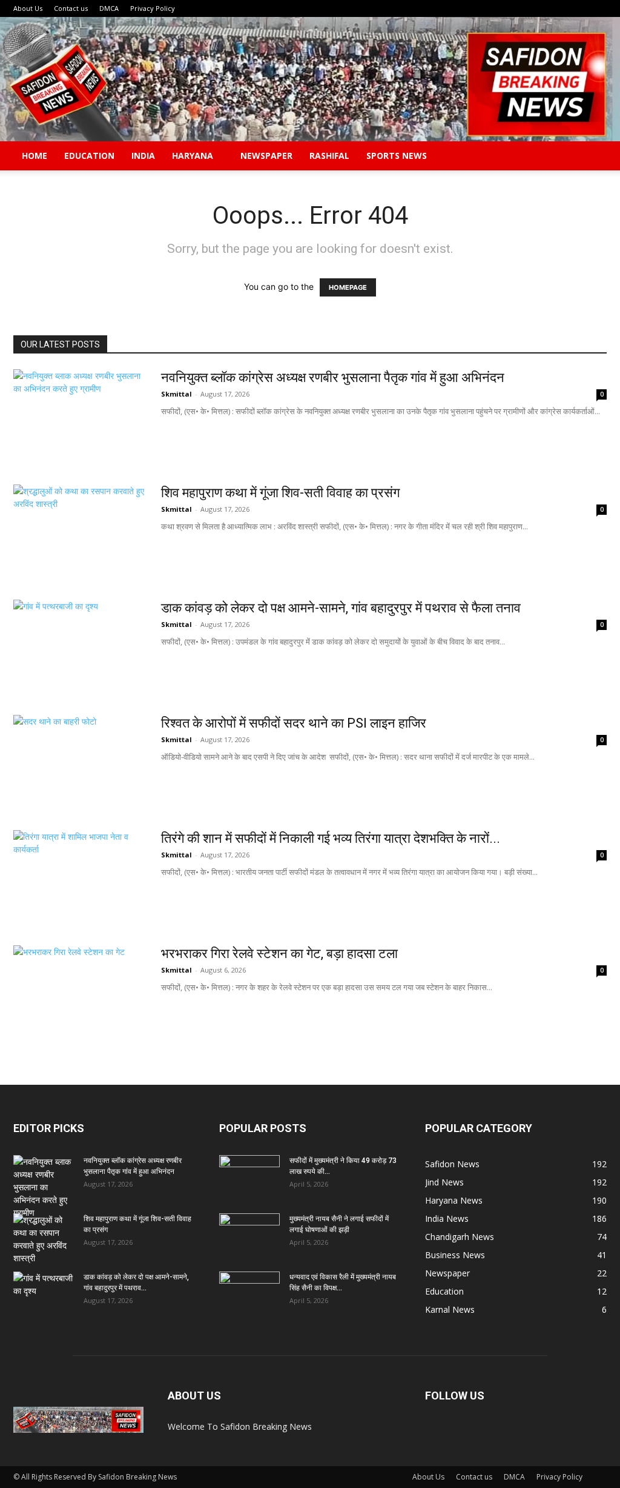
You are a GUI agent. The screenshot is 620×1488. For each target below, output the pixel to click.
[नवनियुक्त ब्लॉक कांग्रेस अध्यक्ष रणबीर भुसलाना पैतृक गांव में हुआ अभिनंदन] (79, 414)
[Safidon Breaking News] (310, 79)
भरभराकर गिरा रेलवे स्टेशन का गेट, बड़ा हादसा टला (279, 953)
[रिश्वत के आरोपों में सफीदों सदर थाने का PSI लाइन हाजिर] (64, 760)
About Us (27, 8)
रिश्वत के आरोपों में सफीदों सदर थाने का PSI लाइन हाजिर (293, 723)
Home (34, 155)
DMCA (109, 8)
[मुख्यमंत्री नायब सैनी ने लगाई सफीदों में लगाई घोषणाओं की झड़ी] (249, 1234)
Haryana (192, 155)
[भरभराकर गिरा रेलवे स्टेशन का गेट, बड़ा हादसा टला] (79, 990)
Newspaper (266, 155)
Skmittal (176, 393)
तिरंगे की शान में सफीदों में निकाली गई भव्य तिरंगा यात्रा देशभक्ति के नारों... (330, 838)
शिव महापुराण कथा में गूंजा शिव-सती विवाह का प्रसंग (280, 492)
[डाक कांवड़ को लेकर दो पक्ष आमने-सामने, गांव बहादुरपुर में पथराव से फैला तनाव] (79, 645)
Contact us (71, 8)
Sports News (396, 155)
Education (89, 155)
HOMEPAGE (348, 287)
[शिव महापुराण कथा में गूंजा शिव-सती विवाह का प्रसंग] (79, 529)
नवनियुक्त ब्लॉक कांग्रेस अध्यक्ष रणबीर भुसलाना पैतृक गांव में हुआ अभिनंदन (332, 377)
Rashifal (329, 155)
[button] (592, 157)
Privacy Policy (152, 8)
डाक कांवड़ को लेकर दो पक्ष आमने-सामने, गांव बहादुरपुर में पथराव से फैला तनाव (341, 607)
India (143, 155)
